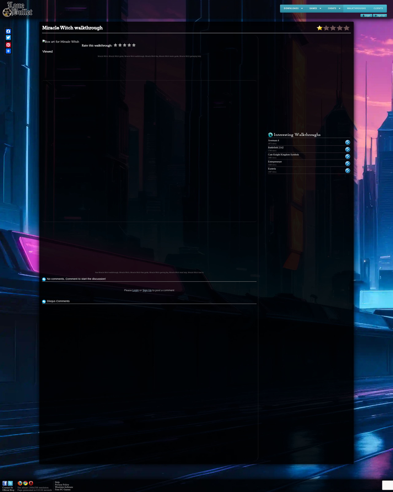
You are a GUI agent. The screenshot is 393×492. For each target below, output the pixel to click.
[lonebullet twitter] (10, 485)
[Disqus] (149, 343)
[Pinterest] (8, 45)
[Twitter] (8, 37)
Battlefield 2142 (276, 147)
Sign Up (147, 290)
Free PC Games (62, 489)
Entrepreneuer (275, 161)
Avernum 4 (273, 140)
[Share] (8, 51)
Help (57, 482)
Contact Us (7, 487)
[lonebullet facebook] (4, 485)
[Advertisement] (149, 69)
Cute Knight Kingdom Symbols (283, 154)
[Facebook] (8, 31)
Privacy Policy (62, 484)
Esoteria (272, 168)
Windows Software (64, 487)
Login (135, 290)
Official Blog (8, 490)
